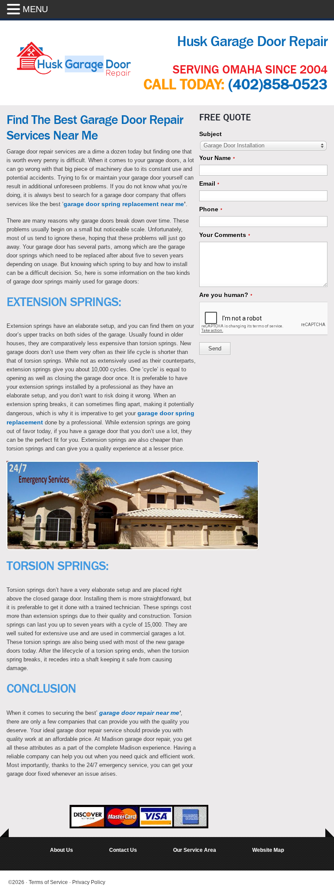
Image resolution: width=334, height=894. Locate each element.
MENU (35, 9)
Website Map (268, 850)
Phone (210, 209)
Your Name (217, 157)
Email (209, 183)
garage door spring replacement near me (123, 203)
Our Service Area (194, 850)
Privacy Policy (88, 882)
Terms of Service (49, 882)
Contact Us (123, 850)
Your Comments (224, 234)
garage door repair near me (139, 712)
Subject (210, 133)
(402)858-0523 (277, 84)
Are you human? (225, 294)
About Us (61, 850)
